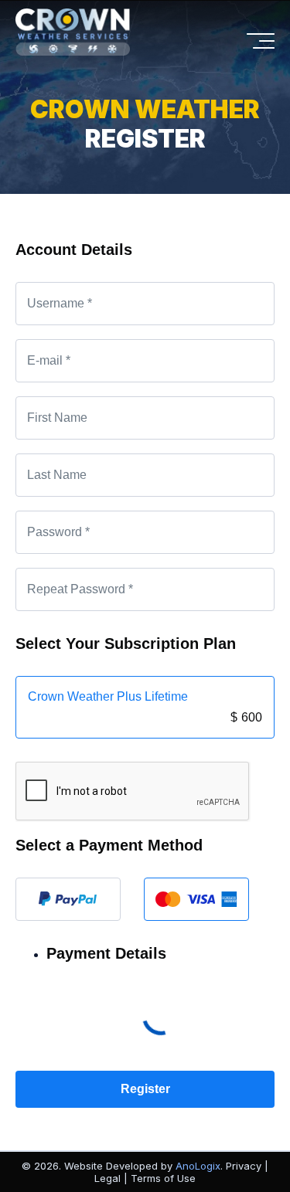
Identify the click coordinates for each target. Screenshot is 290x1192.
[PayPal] (68, 899)
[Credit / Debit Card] (196, 899)
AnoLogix (198, 1166)
